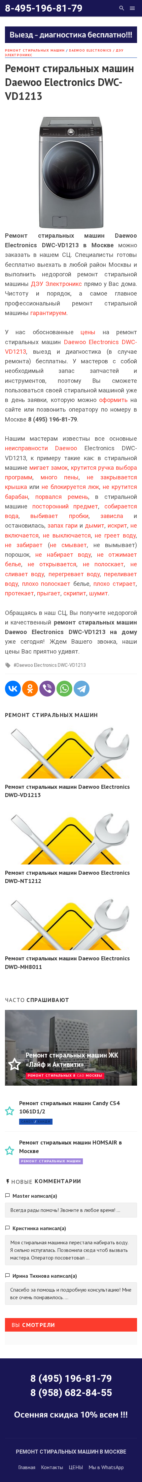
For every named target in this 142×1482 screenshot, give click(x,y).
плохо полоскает (46, 583)
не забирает (24, 544)
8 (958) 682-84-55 (71, 1392)
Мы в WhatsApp (106, 1467)
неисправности (26, 448)
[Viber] (47, 689)
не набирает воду (63, 554)
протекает (19, 593)
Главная (26, 1467)
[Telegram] (81, 689)
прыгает (48, 593)
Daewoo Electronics (91, 342)
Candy (27, 1121)
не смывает (68, 544)
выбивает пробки (59, 515)
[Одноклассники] (30, 689)
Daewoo (66, 448)
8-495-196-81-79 (44, 8)
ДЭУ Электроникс (56, 283)
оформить (113, 399)
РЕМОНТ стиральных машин (35, 50)
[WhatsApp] (64, 689)
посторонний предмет (65, 506)
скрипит (74, 593)
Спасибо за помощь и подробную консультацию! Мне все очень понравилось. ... (70, 1293)
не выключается (67, 535)
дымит (94, 525)
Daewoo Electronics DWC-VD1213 (51, 665)
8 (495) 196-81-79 (71, 1378)
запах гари (63, 525)
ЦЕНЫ (76, 1467)
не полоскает (103, 564)
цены (88, 332)
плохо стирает (114, 583)
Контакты (52, 1467)
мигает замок (48, 467)
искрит (117, 525)
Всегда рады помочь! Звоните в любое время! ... (65, 1210)
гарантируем (48, 312)
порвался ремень (61, 496)
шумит (98, 593)
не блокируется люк (70, 486)
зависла (111, 515)
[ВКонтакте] (13, 689)
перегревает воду (74, 574)
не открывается (52, 564)
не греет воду (115, 535)
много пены (60, 477)
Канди (44, 1121)
